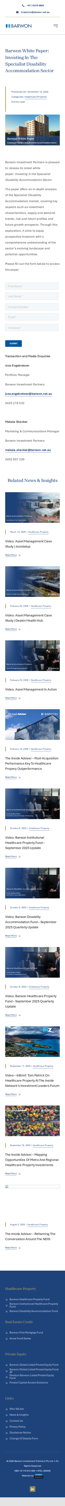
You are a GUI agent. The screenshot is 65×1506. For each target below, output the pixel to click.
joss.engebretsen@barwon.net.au (28, 394)
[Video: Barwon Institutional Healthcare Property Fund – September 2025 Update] (32, 791)
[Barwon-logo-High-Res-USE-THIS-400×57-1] (18, 26)
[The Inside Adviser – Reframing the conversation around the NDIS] (32, 1188)
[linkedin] (32, 1489)
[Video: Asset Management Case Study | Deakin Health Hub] (32, 569)
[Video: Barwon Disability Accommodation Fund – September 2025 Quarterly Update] (32, 871)
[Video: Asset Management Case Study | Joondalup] (32, 495)
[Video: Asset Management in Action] (32, 643)
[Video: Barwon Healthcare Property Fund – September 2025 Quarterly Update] (32, 950)
